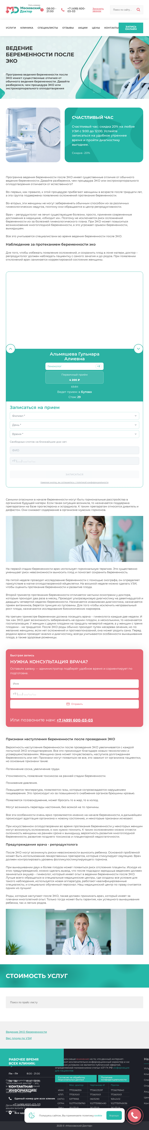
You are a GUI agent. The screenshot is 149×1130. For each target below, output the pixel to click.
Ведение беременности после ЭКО (72, 902)
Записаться (74, 474)
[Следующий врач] (138, 349)
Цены (96, 28)
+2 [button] (98, 366)
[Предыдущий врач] (10, 349)
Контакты (111, 28)
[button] (98, 366)
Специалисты (48, 28)
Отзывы (68, 28)
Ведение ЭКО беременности (26, 1032)
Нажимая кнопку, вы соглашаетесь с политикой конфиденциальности (74, 482)
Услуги (11, 28)
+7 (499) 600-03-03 (75, 720)
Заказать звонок (98, 9)
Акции (83, 28)
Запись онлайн (131, 27)
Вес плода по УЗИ (19, 1038)
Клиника (26, 28)
